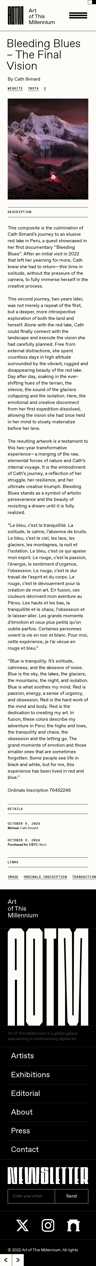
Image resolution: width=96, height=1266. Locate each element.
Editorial (25, 1094)
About (22, 1112)
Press (20, 1131)
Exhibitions (30, 1075)
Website (15, 88)
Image (13, 877)
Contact (25, 1150)
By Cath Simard (24, 79)
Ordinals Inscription (45, 877)
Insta (33, 88)
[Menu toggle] (78, 15)
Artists (22, 1056)
